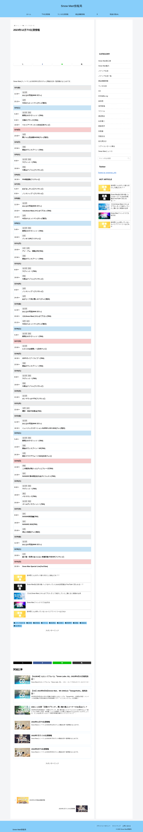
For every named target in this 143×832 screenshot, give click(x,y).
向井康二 (61, 623)
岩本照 (30, 623)
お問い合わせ (127, 826)
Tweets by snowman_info (107, 173)
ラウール (45, 623)
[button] (81, 64)
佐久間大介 (18, 626)
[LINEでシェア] (62, 64)
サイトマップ (116, 826)
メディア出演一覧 (20, 623)
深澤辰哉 (37, 623)
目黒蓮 (76, 623)
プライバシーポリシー (103, 826)
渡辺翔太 (53, 623)
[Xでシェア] (22, 64)
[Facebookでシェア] (42, 64)
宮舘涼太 (84, 623)
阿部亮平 (69, 623)
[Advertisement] (52, 46)
